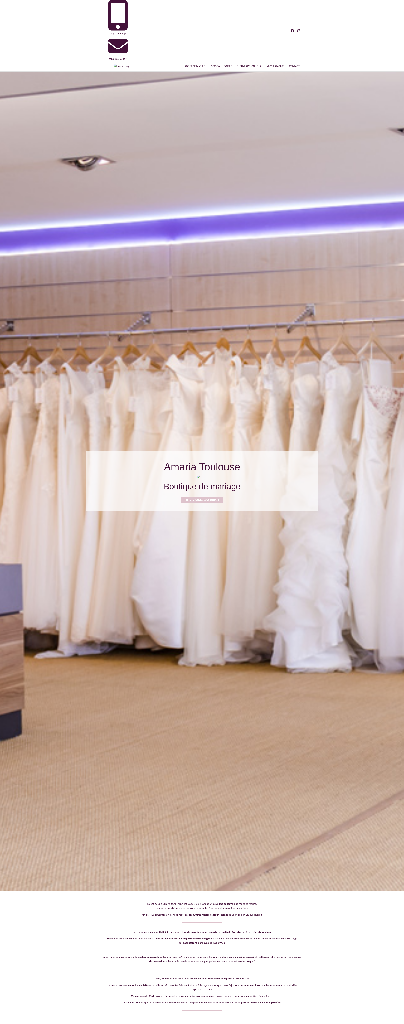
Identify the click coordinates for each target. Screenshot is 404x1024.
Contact (294, 66)
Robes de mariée (195, 66)
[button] (195, 66)
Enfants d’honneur (248, 66)
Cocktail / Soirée (221, 66)
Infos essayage (275, 66)
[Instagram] (299, 30)
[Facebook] (292, 30)
